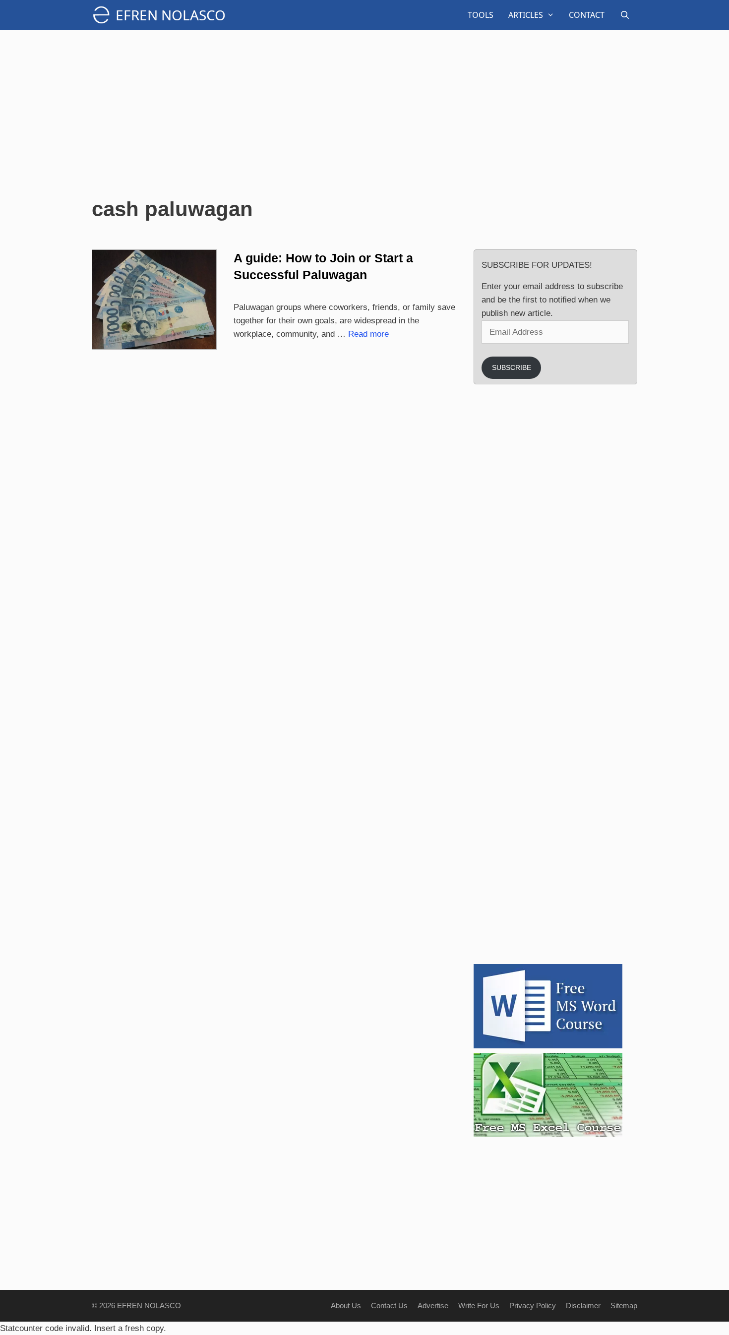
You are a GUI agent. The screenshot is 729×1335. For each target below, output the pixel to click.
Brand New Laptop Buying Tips (584, 879)
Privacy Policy (532, 1305)
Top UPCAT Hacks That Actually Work (580, 508)
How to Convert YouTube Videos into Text (582, 786)
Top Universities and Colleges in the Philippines (585, 925)
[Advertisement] (364, 114)
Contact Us (389, 1305)
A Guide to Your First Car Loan (581, 740)
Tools (480, 14)
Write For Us (478, 1305)
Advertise (433, 1305)
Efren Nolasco (171, 14)
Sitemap (623, 1305)
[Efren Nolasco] (104, 15)
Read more (368, 334)
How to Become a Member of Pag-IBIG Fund (584, 833)
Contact (587, 14)
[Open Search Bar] (624, 15)
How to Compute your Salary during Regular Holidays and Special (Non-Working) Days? (586, 422)
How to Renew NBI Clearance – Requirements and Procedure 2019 (585, 468)
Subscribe (511, 367)
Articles (525, 14)
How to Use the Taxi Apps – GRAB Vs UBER (586, 694)
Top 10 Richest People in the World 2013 (582, 555)
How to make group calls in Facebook (585, 601)
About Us (346, 1305)
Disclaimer (583, 1305)
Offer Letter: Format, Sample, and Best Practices (586, 647)
